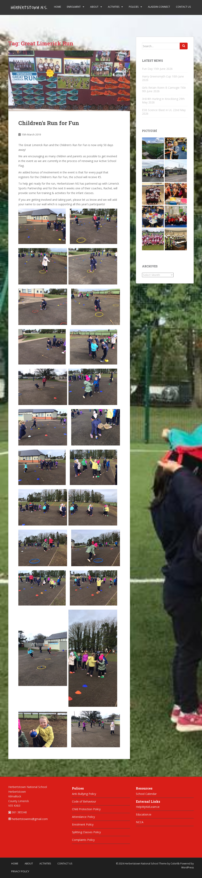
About (94, 6)
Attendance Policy (83, 817)
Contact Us (183, 6)
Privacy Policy (20, 871)
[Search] (184, 46)
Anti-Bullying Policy (84, 794)
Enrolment (74, 6)
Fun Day (147, 69)
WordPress (187, 867)
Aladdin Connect (159, 6)
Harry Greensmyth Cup (156, 76)
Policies (133, 6)
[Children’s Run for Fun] (69, 81)
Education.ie (143, 814)
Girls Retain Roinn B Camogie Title (164, 87)
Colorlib (175, 863)
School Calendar (146, 794)
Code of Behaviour (84, 801)
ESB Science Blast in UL (157, 110)
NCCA (139, 822)
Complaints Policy (83, 840)
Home (57, 6)
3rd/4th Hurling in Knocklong (160, 99)
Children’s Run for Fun (48, 123)
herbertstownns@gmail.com (30, 819)
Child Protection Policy (86, 809)
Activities (113, 6)
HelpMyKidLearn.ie (148, 807)
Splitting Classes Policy (86, 832)
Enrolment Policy (83, 824)
